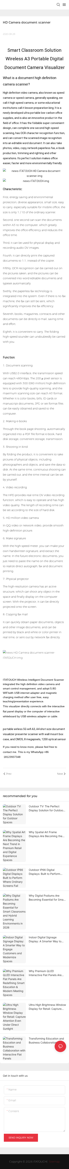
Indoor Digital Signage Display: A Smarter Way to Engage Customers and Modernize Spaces (45, 939)
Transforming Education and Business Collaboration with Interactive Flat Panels (46, 1040)
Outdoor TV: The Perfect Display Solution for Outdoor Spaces (46, 808)
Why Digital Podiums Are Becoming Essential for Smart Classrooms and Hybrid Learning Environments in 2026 (47, 898)
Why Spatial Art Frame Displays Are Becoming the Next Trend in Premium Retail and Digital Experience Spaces (47, 834)
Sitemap (54, 1161)
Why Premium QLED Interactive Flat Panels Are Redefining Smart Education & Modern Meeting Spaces (47, 973)
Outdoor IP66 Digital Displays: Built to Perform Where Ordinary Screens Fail (46, 872)
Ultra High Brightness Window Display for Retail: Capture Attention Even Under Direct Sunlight (47, 1007)
